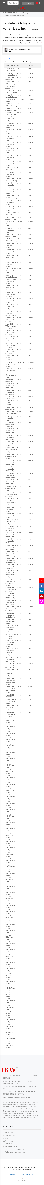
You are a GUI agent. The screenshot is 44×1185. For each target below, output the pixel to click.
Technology (9, 1141)
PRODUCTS (12, 13)
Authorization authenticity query (15, 1152)
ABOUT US (9, 1132)
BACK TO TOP (22, 1180)
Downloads (9, 1144)
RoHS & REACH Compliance (14, 1149)
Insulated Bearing (22, 13)
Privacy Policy (15, 1174)
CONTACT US (10, 1135)
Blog (6, 1138)
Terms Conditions (27, 1174)
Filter (8, 59)
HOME (5, 13)
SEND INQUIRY (27, 3)
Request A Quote (11, 1146)
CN (39, 3)
